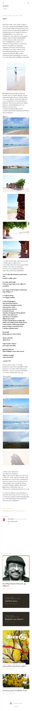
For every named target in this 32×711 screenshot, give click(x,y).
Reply (9, 523)
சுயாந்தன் (5, 6)
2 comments (10, 588)
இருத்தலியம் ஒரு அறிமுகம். (14, 619)
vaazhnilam (11, 519)
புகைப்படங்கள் (22, 510)
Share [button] (4, 508)
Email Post (9, 508)
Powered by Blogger (17, 703)
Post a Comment (13, 603)
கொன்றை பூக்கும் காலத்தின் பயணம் (15, 690)
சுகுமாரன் (16, 510)
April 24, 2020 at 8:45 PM (21, 519)
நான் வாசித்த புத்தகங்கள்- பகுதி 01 (14, 666)
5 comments (12, 622)
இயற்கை (8, 510)
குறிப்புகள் (12, 510)
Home (5, 9)
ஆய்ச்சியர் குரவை (11, 601)
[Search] (28, 2)
